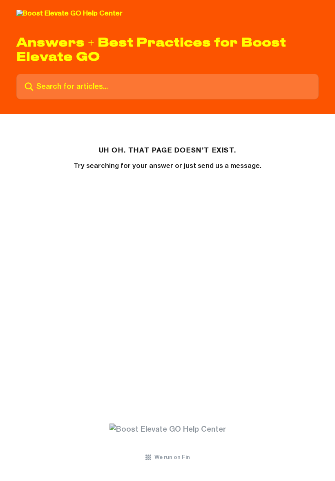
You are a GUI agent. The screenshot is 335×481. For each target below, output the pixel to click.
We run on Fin (172, 457)
